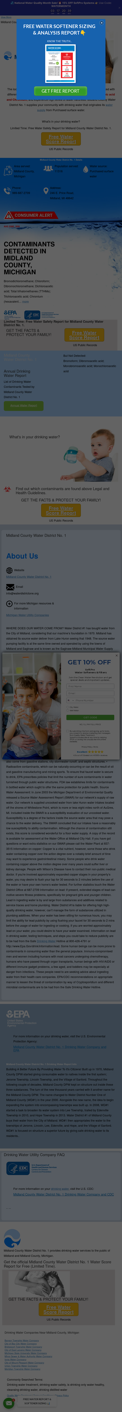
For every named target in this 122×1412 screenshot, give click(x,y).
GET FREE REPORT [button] (61, 91)
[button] (102, 23)
